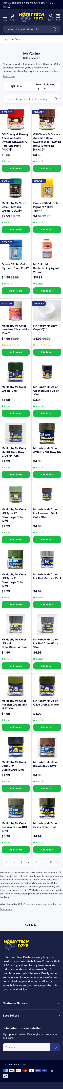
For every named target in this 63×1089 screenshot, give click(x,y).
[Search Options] (56, 99)
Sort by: (45, 86)
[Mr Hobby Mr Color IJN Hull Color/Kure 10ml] (47, 624)
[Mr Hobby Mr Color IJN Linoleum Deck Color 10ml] (47, 494)
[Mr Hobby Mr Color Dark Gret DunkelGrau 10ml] (16, 747)
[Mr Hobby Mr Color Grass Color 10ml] (47, 808)
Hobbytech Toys (18, 1064)
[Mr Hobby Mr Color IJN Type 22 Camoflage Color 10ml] (16, 494)
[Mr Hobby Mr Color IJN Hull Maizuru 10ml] (47, 559)
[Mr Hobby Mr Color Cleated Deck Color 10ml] (47, 371)
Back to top (31, 925)
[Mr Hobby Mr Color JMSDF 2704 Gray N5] (47, 433)
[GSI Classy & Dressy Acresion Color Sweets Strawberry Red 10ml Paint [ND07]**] (16, 119)
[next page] (57, 862)
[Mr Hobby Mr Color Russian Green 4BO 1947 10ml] (16, 685)
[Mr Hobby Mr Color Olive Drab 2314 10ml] (47, 685)
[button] (58, 17)
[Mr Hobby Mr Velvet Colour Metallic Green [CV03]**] (16, 188)
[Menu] (5, 16)
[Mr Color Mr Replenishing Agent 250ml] (47, 249)
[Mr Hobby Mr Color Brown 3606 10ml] (47, 747)
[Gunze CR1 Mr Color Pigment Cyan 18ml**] (16, 249)
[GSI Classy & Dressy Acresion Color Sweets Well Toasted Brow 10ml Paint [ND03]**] (47, 119)
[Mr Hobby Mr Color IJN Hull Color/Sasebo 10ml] (16, 624)
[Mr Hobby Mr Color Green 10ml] (16, 371)
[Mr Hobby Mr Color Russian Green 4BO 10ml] (16, 808)
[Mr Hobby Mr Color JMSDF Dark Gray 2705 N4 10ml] (16, 433)
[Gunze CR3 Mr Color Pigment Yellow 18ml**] (47, 188)
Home (5, 39)
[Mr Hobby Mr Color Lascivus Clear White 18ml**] (16, 310)
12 (51, 862)
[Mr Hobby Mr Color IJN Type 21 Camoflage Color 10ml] (16, 559)
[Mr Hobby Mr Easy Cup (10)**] (47, 310)
